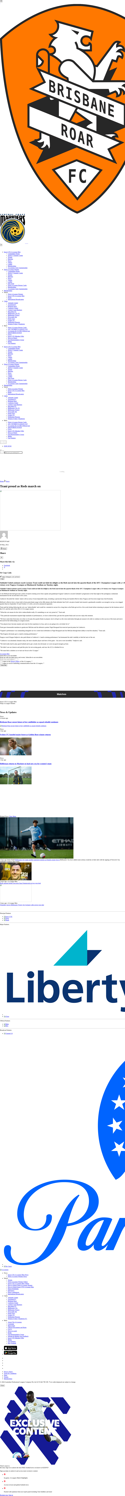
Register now (4, 1495)
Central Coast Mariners (15, 310)
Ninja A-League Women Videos (18, 1282)
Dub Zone (11, 283)
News (9, 261)
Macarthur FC (12, 312)
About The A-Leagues (15, 1322)
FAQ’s (10, 1329)
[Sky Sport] (8, 1266)
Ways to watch (12, 1331)
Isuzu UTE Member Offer (16, 336)
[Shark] (6, 920)
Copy (2, 579)
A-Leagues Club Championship (17, 268)
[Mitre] (6, 1024)
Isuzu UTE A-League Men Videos (18, 1283)
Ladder (10, 264)
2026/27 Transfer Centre (15, 255)
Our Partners (12, 343)
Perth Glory (11, 319)
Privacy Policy (15, 661)
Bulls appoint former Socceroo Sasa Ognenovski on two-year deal (20, 883)
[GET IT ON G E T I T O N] (10, 1354)
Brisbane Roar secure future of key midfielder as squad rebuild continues (29, 722)
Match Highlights (13, 1289)
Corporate (11, 1324)
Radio (10, 297)
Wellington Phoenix (14, 322)
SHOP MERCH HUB (15, 333)
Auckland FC (12, 305)
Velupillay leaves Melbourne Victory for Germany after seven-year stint (22, 905)
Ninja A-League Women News (17, 1276)
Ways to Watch (12, 338)
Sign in (11, 1495)
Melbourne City (13, 1308)
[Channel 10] (8, 1033)
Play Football (12, 1343)
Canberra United (13, 308)
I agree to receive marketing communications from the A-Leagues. (23, 663)
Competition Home (14, 254)
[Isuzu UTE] (8, 916)
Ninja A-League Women (11, 269)
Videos (10, 262)
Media (10, 341)
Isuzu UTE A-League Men (12, 252)
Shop (5, 1375)
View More (12, 816)
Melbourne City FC (14, 313)
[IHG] (6, 1026)
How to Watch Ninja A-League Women (20, 1285)
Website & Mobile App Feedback (18, 1336)
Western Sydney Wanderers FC (17, 1319)
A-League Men (4, 654)
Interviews (11, 1290)
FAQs (10, 334)
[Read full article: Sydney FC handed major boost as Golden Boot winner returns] (16, 755)
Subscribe (3, 665)
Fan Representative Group (16, 340)
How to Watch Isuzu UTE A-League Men (21, 1287)
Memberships (12, 266)
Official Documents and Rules (17, 1327)
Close (2, 1385)
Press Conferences (13, 1292)
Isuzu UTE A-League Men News (18, 1275)
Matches (10, 259)
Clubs (6, 301)
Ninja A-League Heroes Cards (17, 285)
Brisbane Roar (12, 306)
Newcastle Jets (12, 317)
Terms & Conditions (10, 1373)
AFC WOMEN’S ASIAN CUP (18, 329)
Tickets (10, 257)
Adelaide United (13, 303)
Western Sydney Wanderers (16, 324)
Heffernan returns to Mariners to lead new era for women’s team (25, 764)
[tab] (62, 702)
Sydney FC (11, 320)
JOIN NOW (8, 446)
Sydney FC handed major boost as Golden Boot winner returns (25, 735)
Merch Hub (11, 1326)
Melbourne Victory (14, 315)
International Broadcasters (16, 299)
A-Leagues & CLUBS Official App (19, 331)
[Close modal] (1, 557)
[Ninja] (6, 918)
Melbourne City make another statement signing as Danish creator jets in (37, 860)
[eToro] (6, 1016)
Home (2, 481)
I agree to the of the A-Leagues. (17, 661)
